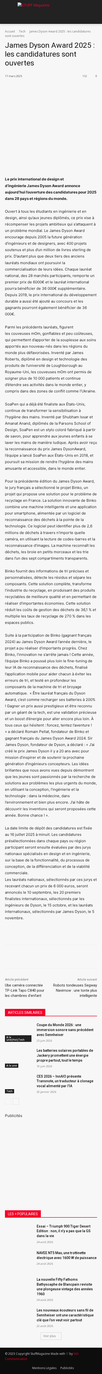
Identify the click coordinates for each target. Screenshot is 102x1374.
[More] (71, 89)
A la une (11, 1065)
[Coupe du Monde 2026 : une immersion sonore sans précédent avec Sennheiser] (19, 1032)
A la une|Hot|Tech (15, 1038)
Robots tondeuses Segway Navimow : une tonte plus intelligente (75, 990)
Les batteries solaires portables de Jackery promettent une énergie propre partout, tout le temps (65, 1055)
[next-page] (16, 1101)
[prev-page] (8, 1101)
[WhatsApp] (60, 89)
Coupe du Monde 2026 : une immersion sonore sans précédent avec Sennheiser (65, 1029)
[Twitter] (37, 89)
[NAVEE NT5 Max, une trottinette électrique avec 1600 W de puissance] (19, 1260)
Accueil (10, 31)
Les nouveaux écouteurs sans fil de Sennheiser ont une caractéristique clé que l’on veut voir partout (65, 1315)
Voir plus (49, 1336)
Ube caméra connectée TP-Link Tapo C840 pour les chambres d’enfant (24, 990)
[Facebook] (25, 89)
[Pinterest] (48, 89)
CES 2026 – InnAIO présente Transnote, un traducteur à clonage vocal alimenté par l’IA (65, 1081)
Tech (22, 31)
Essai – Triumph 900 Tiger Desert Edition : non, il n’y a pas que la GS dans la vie (64, 1231)
